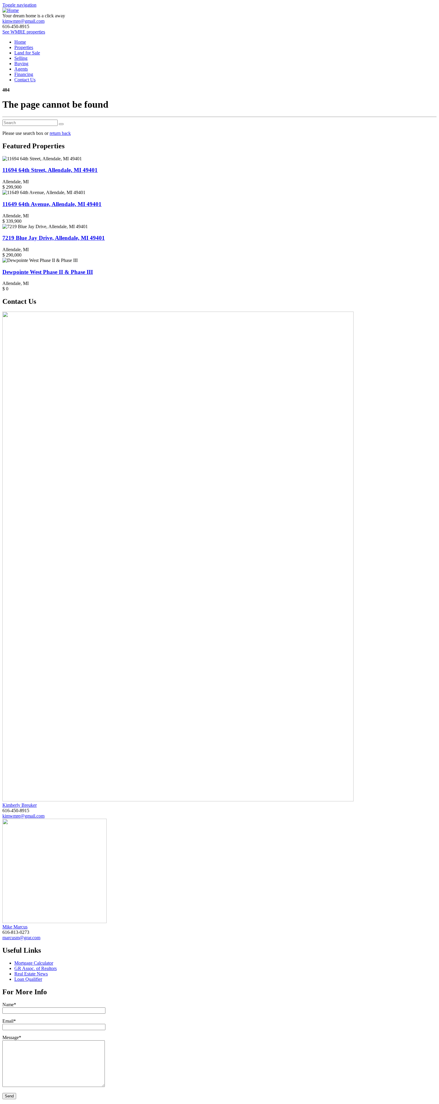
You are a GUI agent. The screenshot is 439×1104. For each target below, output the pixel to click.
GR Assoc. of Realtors (35, 968)
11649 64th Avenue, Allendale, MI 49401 (52, 204)
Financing (23, 74)
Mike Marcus (14, 926)
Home (20, 42)
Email (9, 1021)
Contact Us (25, 79)
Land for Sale (27, 52)
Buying (21, 63)
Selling (20, 58)
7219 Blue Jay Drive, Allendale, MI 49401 (53, 238)
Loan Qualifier (28, 979)
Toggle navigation (19, 4)
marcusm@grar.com (21, 937)
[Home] (10, 10)
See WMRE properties (23, 31)
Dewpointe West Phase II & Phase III (47, 272)
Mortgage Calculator (33, 963)
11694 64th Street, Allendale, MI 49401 (50, 170)
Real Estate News (31, 973)
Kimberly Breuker (19, 805)
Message (11, 1037)
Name (9, 1004)
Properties (23, 47)
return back (60, 133)
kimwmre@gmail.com (23, 21)
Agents (21, 68)
